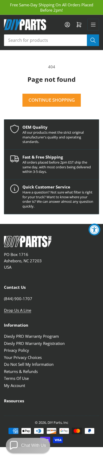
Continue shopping (52, 100)
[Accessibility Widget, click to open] (94, 230)
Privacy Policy (16, 350)
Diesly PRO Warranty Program (31, 336)
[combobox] (51, 40)
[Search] (93, 40)
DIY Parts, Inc (58, 422)
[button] (28, 445)
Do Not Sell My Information (29, 364)
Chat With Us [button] (33, 445)
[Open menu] (93, 24)
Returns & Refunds (21, 371)
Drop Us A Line (17, 310)
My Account (14, 385)
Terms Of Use (16, 378)
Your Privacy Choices (23, 357)
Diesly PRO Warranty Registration (34, 343)
